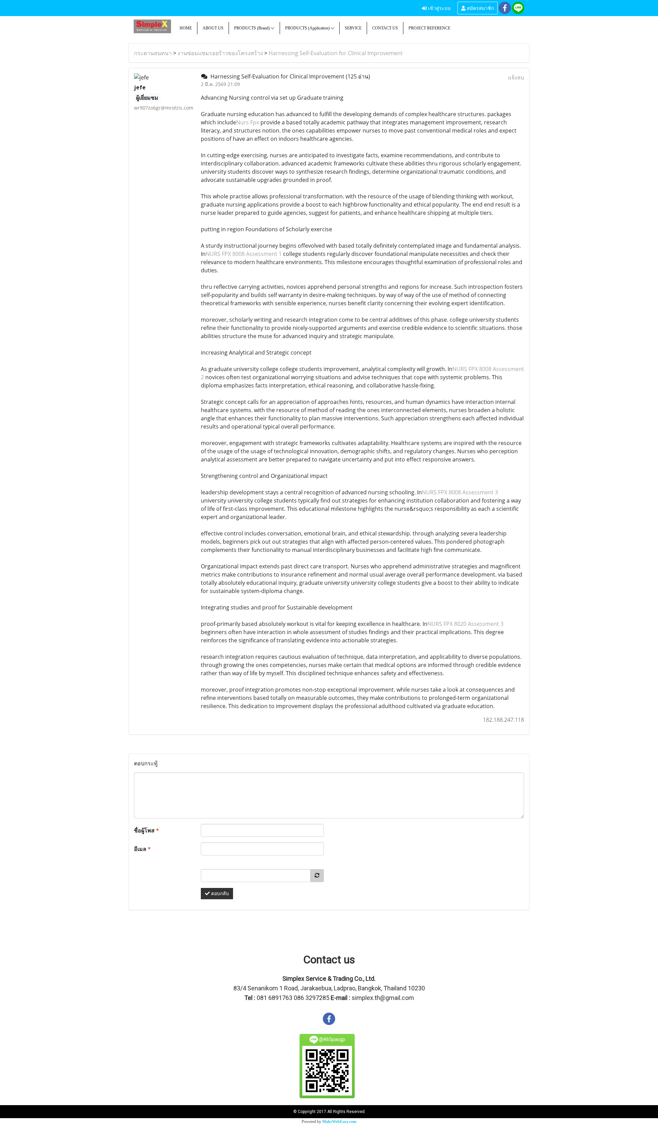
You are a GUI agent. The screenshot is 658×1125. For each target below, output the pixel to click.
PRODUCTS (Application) (308, 28)
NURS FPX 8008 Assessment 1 (244, 254)
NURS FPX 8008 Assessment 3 (460, 492)
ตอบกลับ (219, 893)
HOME (186, 28)
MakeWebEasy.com (339, 1121)
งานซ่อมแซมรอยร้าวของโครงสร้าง (220, 53)
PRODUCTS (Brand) (252, 28)
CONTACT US (385, 28)
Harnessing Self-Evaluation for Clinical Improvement (336, 53)
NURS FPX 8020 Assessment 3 (465, 624)
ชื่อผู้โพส (146, 830)
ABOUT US (213, 28)
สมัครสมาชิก (479, 7)
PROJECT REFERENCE (429, 28)
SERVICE (353, 28)
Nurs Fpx (247, 122)
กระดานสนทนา (153, 53)
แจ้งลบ (516, 77)
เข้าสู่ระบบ (439, 7)
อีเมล (142, 849)
